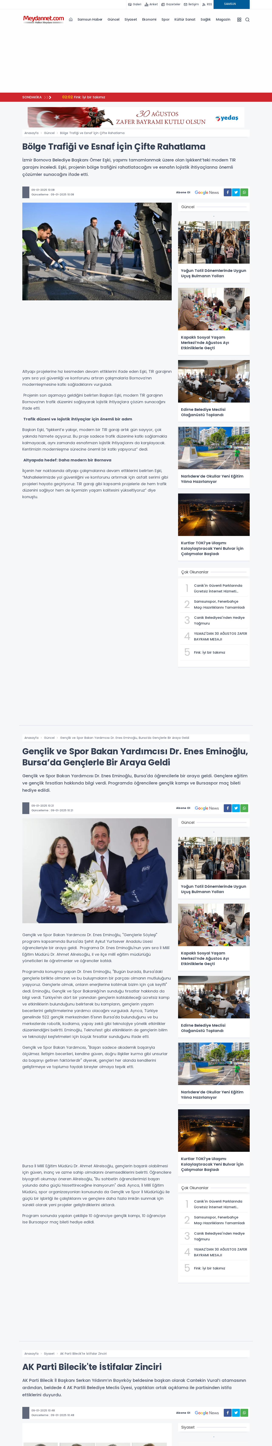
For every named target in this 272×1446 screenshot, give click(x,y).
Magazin (223, 19)
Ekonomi (149, 19)
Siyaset (131, 19)
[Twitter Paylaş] (236, 192)
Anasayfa (31, 133)
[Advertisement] (136, 59)
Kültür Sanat (185, 19)
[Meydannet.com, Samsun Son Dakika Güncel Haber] (43, 19)
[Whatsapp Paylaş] (244, 192)
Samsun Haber (90, 19)
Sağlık (206, 19)
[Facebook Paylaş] (228, 192)
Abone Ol (183, 192)
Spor (165, 19)
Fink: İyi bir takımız (83, 97)
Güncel (113, 19)
